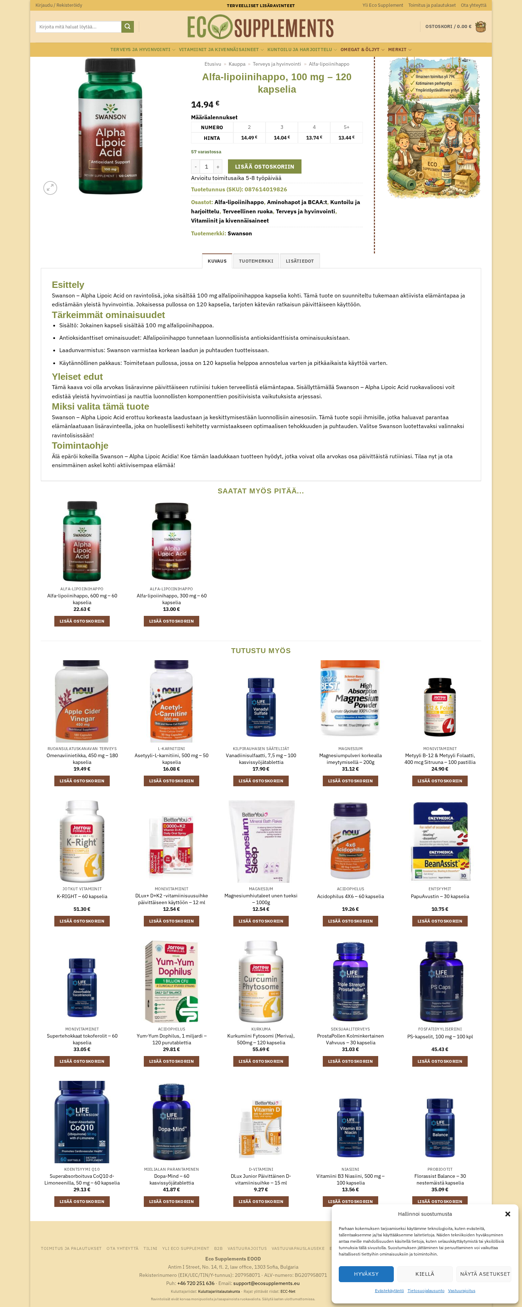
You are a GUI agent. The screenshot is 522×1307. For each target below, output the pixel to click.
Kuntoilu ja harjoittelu (299, 50)
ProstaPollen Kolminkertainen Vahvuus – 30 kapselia (350, 1039)
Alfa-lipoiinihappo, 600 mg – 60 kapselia (82, 599)
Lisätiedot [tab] (300, 261)
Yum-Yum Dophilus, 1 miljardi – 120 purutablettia (172, 1039)
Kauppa (237, 64)
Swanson (240, 233)
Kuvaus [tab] (217, 261)
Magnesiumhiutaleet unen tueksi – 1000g (261, 899)
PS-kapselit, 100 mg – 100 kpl (440, 1036)
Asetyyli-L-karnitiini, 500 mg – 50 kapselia (171, 758)
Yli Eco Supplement (383, 5)
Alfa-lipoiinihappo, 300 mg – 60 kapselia (172, 599)
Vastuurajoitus (461, 1290)
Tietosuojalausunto (426, 1290)
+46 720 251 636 (195, 1283)
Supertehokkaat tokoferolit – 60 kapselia (82, 1039)
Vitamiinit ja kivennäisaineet (219, 50)
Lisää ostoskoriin (265, 166)
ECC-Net (288, 1291)
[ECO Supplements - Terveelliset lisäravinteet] (261, 27)
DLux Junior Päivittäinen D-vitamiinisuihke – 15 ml (261, 1179)
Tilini (150, 1248)
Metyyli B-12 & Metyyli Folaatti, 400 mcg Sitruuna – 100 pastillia (439, 758)
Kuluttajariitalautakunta (219, 1291)
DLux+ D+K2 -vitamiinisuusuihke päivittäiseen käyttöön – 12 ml (171, 899)
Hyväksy (366, 1273)
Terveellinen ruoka (248, 211)
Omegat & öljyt (360, 50)
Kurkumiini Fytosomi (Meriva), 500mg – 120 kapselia (261, 1039)
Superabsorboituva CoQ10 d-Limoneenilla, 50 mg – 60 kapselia (82, 1179)
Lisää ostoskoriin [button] (82, 621)
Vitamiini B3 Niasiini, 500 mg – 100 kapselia (350, 1179)
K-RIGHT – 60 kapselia (82, 896)
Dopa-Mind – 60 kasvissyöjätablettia (171, 1179)
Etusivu (213, 64)
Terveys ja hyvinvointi (140, 50)
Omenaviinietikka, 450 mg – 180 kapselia (82, 758)
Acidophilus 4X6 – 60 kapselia (350, 896)
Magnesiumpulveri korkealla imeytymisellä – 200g (350, 758)
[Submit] (127, 27)
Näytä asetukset (485, 1273)
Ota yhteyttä (473, 5)
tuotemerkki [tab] (256, 261)
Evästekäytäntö (389, 1290)
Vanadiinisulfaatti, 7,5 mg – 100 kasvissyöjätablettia (261, 758)
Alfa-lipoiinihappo (329, 64)
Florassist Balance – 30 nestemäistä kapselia (440, 1179)
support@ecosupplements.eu (266, 1283)
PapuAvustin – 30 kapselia (440, 896)
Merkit (397, 50)
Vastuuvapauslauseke (298, 1248)
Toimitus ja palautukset (432, 5)
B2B (218, 1248)
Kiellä (425, 1273)
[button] (507, 1214)
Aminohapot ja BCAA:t (297, 202)
